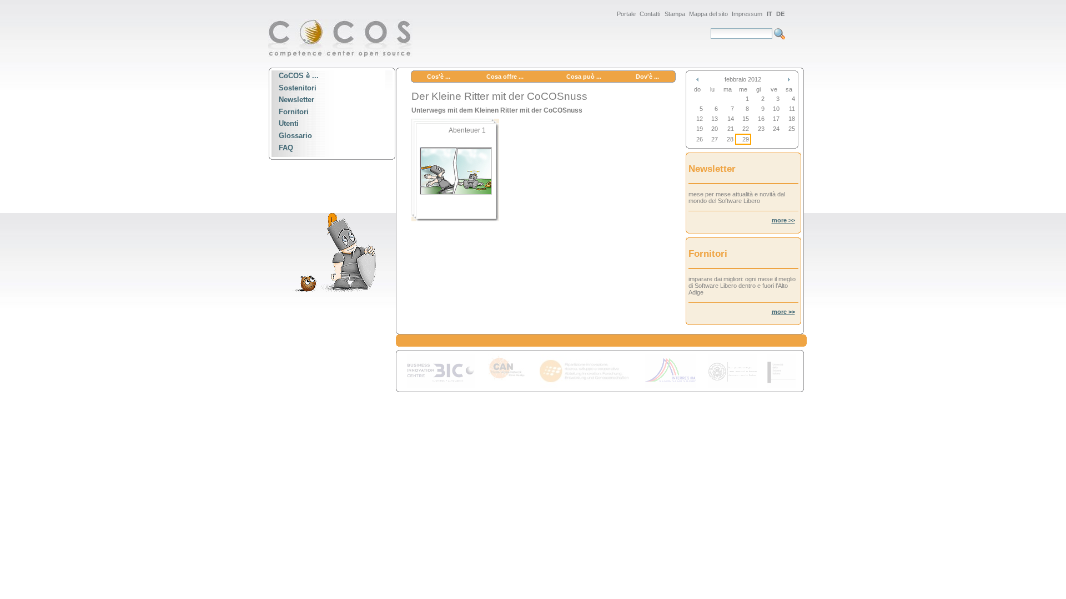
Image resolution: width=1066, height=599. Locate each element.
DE (780, 14)
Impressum (747, 14)
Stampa (675, 14)
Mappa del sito (708, 14)
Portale (626, 14)
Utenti (289, 124)
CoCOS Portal (340, 38)
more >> (783, 220)
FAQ (286, 148)
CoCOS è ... (299, 76)
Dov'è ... (647, 76)
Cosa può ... (583, 76)
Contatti (650, 14)
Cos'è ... (438, 76)
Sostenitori (297, 88)
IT (769, 14)
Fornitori (294, 112)
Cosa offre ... (505, 76)
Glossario (295, 135)
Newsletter (296, 100)
